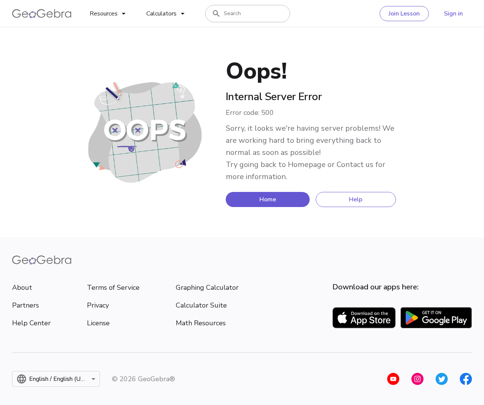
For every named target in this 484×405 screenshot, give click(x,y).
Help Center (31, 323)
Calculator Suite (201, 305)
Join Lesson (404, 13)
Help (355, 199)
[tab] (109, 13)
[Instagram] (417, 379)
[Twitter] (442, 379)
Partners (25, 305)
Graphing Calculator (207, 287)
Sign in (453, 13)
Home (267, 199)
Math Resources (201, 323)
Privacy (98, 305)
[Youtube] (393, 379)
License (98, 323)
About (22, 287)
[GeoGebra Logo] (41, 13)
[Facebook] (466, 379)
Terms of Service (113, 287)
